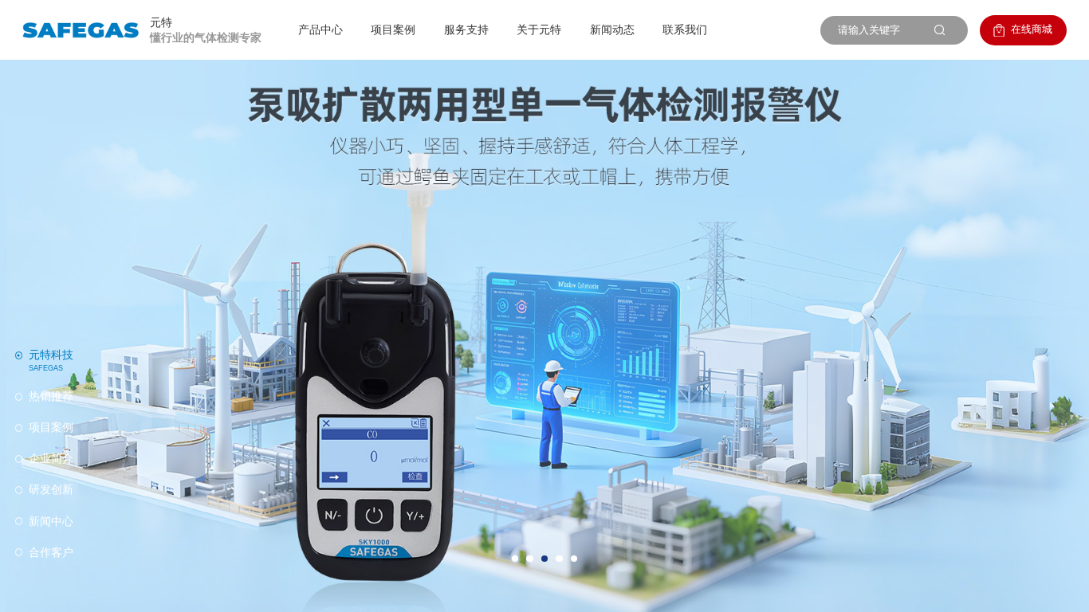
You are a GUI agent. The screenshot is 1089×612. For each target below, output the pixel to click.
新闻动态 (612, 29)
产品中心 (320, 29)
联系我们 (684, 29)
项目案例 (393, 29)
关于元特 (539, 29)
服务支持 (466, 29)
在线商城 (1031, 29)
